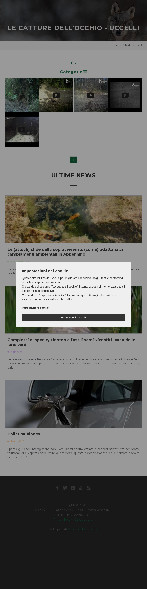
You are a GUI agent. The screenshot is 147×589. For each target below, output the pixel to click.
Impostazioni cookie (35, 307)
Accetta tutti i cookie (73, 317)
